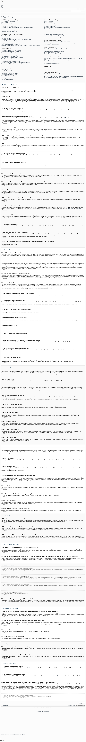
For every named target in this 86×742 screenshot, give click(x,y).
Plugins (2, 3)
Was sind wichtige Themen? (6, 76)
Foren (7, 9)
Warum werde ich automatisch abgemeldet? (9, 30)
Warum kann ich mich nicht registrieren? (9, 23)
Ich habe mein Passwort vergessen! (8, 28)
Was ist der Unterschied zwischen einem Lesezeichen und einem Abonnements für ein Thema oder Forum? (63, 59)
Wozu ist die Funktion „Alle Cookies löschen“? (10, 31)
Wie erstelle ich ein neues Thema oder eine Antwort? (11, 50)
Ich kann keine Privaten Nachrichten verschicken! (53, 34)
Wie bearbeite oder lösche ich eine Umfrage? (10, 56)
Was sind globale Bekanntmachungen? (9, 74)
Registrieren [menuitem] (83, 9)
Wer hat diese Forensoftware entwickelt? (52, 73)
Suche (3, 11)
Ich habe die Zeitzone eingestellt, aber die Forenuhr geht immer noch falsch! (16, 39)
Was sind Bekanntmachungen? (7, 75)
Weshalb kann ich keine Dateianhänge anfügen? (10, 58)
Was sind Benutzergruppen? (49, 23)
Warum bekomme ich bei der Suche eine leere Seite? (54, 51)
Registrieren (14, 11)
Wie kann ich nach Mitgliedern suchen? (51, 52)
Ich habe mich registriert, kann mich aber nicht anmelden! (12, 25)
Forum (2, 7)
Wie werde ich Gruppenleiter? (49, 26)
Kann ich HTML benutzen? (6, 70)
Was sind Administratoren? (49, 21)
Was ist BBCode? (4, 69)
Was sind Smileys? (5, 72)
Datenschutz (19, 734)
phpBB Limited (70, 208)
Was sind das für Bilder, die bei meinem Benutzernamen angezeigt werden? (16, 41)
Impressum (23, 734)
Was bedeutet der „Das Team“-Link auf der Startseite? (54, 30)
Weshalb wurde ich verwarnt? (7, 60)
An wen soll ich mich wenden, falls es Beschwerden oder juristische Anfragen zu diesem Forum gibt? (63, 76)
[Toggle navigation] (2, 1)
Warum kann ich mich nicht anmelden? (9, 26)
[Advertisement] (40, 722)
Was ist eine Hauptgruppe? (49, 28)
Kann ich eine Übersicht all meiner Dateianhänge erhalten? (55, 69)
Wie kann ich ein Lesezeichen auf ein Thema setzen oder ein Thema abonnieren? (59, 60)
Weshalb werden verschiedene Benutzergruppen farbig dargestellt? (57, 27)
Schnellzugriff (3, 9)
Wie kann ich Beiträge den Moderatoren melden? (10, 61)
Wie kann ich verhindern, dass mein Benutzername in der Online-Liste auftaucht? (17, 37)
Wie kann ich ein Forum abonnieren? (51, 61)
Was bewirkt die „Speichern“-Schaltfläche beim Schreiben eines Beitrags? (15, 62)
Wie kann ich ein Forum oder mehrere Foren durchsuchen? (55, 48)
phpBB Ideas (57, 675)
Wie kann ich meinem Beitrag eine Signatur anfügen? (11, 52)
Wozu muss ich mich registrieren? (8, 21)
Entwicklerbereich (8, 734)
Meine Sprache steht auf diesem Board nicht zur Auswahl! (12, 40)
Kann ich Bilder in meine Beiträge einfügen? (9, 73)
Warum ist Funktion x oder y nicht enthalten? (52, 74)
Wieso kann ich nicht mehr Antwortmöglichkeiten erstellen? (12, 55)
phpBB (39, 707)
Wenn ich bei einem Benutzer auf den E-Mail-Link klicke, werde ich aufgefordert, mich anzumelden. (20, 45)
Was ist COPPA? (4, 22)
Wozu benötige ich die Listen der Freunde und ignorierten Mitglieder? (57, 41)
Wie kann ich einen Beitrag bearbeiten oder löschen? (11, 51)
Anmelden (8, 11)
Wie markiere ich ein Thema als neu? (8, 64)
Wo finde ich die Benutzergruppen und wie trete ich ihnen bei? (56, 25)
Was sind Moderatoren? (48, 22)
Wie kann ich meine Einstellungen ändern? (9, 35)
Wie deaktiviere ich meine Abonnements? (52, 63)
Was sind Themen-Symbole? (7, 79)
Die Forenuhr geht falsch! (6, 38)
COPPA (65, 117)
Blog (1, 6)
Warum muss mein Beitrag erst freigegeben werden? (11, 63)
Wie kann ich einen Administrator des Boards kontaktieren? (55, 77)
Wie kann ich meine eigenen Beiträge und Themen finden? (55, 53)
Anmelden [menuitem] (81, 9)
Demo (2, 5)
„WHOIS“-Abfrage (6, 684)
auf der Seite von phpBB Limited (36, 668)
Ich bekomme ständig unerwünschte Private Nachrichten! (55, 35)
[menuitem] (78, 9)
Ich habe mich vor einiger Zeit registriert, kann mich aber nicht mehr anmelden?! (17, 27)
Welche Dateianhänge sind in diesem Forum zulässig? (54, 67)
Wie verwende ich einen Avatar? (7, 43)
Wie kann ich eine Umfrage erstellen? (8, 53)
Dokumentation (3, 4)
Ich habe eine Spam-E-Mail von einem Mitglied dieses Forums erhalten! (58, 37)
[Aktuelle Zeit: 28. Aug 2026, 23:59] (83, 14)
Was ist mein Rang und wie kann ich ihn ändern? (10, 44)
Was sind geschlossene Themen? (8, 78)
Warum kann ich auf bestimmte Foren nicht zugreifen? (12, 57)
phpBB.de (79, 208)
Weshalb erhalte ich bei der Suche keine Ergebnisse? (54, 50)
